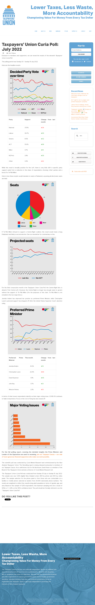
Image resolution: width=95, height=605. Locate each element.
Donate (81, 81)
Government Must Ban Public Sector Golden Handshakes (79, 118)
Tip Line (66, 31)
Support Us (74, 31)
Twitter (88, 62)
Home (36, 31)
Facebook (77, 62)
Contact (83, 31)
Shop (90, 31)
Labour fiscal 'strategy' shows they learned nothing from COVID (81, 105)
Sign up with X (82, 162)
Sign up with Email (82, 153)
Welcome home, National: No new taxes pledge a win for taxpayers (80, 95)
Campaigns (58, 31)
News (50, 31)
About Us (43, 31)
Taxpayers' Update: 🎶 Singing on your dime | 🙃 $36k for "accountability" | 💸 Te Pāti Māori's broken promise (81, 112)
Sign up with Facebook (82, 157)
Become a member (81, 77)
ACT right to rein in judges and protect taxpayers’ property (80, 100)
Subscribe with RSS (80, 171)
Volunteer (81, 73)
